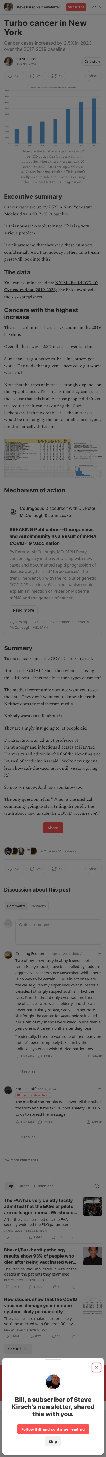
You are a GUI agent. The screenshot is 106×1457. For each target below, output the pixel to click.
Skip (53, 1441)
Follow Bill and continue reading (53, 1429)
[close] (96, 1367)
